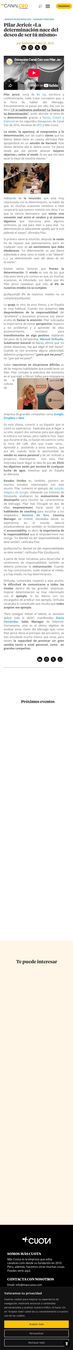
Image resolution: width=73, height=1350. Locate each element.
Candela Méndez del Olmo (21, 1037)
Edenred (9, 121)
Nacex (46, 117)
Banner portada (43, 19)
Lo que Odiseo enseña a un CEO (32, 1192)
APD (39, 125)
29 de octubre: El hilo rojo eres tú (37, 818)
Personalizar (37, 1333)
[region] (36, 1319)
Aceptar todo (36, 1324)
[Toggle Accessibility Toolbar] (66, 1343)
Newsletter (64, 6)
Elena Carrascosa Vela (19, 1196)
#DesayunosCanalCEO (18, 19)
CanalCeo (13, 1119)
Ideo (21, 418)
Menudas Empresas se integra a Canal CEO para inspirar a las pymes (37, 880)
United (56, 117)
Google (58, 414)
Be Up (41, 94)
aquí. (28, 1271)
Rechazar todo (36, 1342)
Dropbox (9, 418)
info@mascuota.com (29, 1285)
